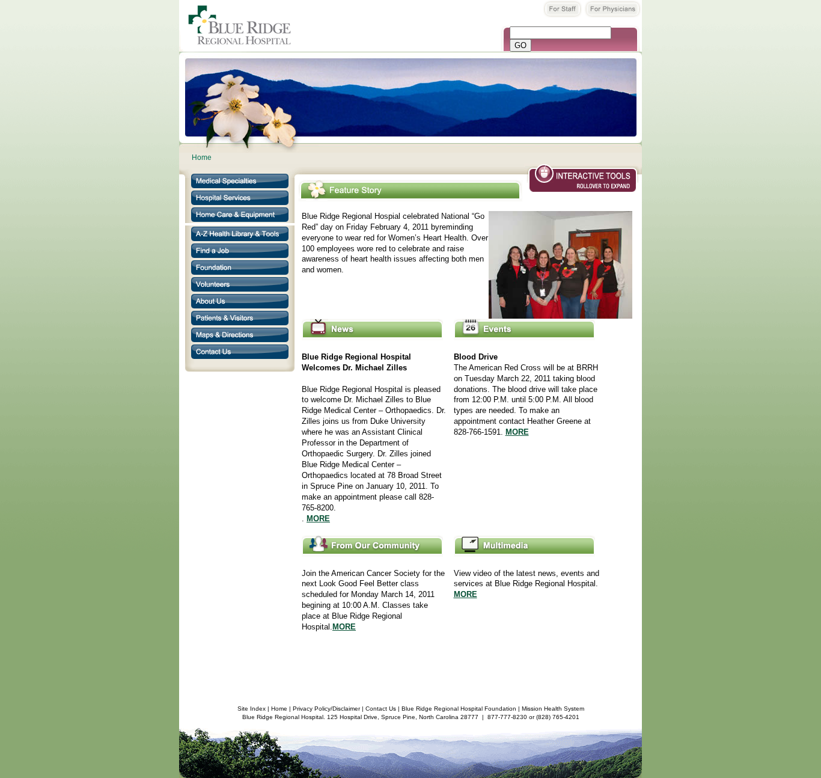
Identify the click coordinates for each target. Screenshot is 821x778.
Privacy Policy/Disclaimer (326, 708)
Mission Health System (553, 708)
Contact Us (380, 708)
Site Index (251, 708)
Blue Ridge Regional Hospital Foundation (458, 708)
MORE (318, 518)
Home (202, 157)
